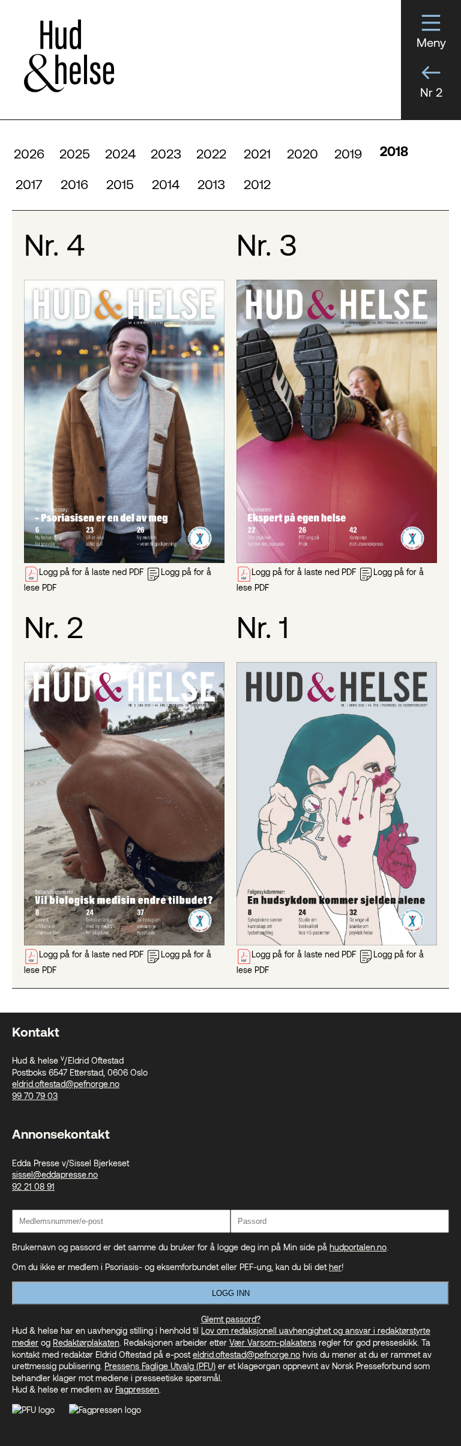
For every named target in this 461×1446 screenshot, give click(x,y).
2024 (120, 153)
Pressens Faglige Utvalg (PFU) (159, 1366)
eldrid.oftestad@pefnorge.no (65, 1084)
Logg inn (231, 1293)
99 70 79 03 (35, 1096)
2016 (74, 183)
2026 (29, 153)
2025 (74, 153)
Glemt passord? (231, 1319)
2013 (211, 183)
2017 (29, 183)
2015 (120, 183)
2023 (166, 153)
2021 (257, 153)
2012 (257, 183)
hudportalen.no (358, 1247)
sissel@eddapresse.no (55, 1174)
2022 (211, 153)
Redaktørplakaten (86, 1342)
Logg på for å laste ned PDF (91, 572)
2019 (348, 153)
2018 (394, 153)
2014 (165, 183)
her (335, 1267)
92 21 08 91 (33, 1186)
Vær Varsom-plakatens (272, 1342)
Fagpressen (137, 1389)
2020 (302, 153)
